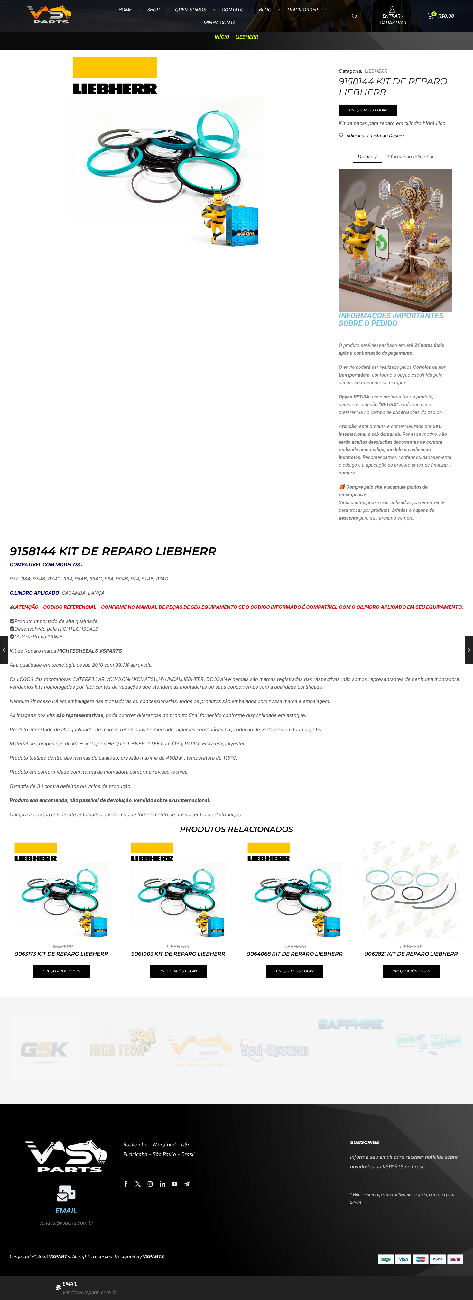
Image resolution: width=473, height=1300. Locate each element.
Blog (265, 9)
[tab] (367, 156)
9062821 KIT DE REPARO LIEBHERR (411, 954)
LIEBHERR (247, 37)
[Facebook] (125, 1184)
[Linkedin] (162, 1184)
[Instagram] (150, 1184)
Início (222, 37)
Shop (153, 9)
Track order (302, 9)
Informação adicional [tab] (409, 156)
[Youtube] (174, 1184)
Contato (233, 9)
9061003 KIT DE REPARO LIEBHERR (178, 954)
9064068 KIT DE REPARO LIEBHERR (295, 954)
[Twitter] (138, 1184)
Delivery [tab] (367, 156)
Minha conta (220, 22)
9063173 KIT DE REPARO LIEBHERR (61, 954)
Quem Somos (190, 9)
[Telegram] (187, 1184)
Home (125, 9)
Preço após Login (368, 110)
